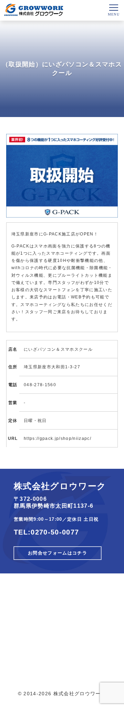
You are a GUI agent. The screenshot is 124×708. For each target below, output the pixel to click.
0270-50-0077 (55, 532)
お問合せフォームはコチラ (57, 553)
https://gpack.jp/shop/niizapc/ (57, 438)
